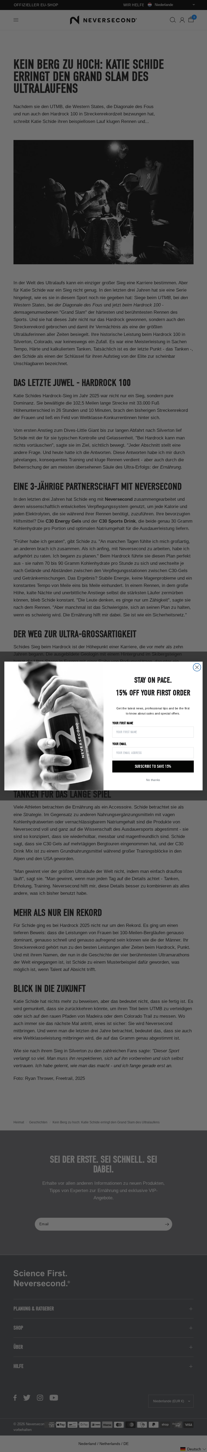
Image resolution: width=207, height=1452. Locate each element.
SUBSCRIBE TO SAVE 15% (153, 766)
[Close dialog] (197, 667)
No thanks (153, 780)
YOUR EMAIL (119, 744)
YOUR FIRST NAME (122, 723)
